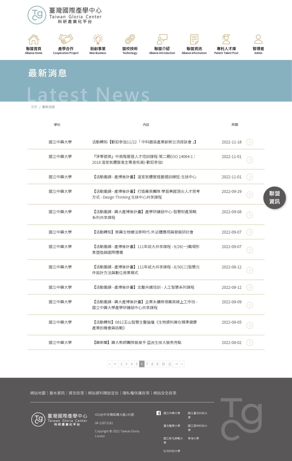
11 (169, 364)
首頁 (34, 106)
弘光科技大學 (172, 451)
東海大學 (193, 438)
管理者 (258, 50)
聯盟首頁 (33, 50)
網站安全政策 (164, 393)
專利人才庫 (226, 50)
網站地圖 (38, 393)
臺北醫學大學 (172, 426)
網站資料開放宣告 (103, 393)
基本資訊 (57, 393)
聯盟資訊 (194, 50)
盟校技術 (130, 50)
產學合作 (66, 50)
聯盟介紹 (162, 50)
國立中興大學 (172, 413)
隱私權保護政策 (135, 393)
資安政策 (76, 393)
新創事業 (98, 50)
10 (163, 364)
